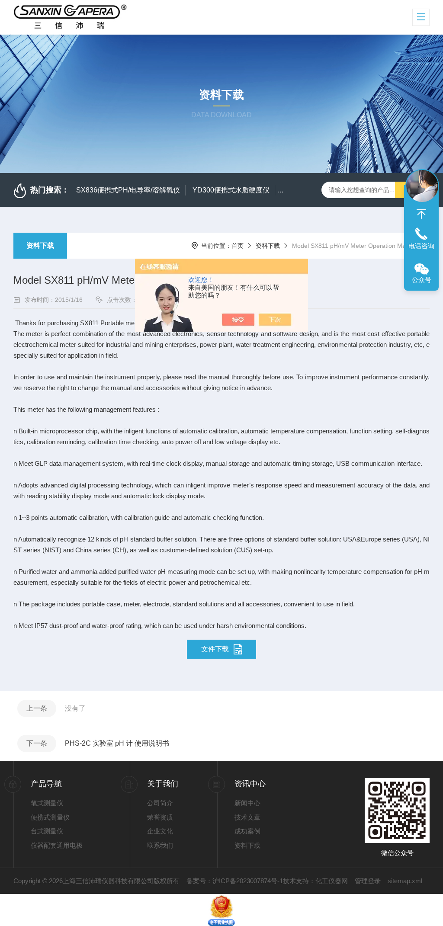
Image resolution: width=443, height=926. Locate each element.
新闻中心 (247, 803)
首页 (237, 245)
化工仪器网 (331, 880)
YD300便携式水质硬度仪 (231, 190)
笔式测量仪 (47, 803)
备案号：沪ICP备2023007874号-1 (234, 880)
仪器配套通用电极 (57, 845)
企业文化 (160, 831)
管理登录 (368, 880)
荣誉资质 (160, 817)
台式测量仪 (47, 831)
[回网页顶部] (421, 214)
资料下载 (40, 245)
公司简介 (160, 803)
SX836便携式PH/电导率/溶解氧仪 (128, 190)
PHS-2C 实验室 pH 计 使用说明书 (117, 743)
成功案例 (247, 831)
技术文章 (247, 817)
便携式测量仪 (50, 817)
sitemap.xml (405, 880)
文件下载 (215, 649)
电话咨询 (421, 246)
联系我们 (160, 845)
